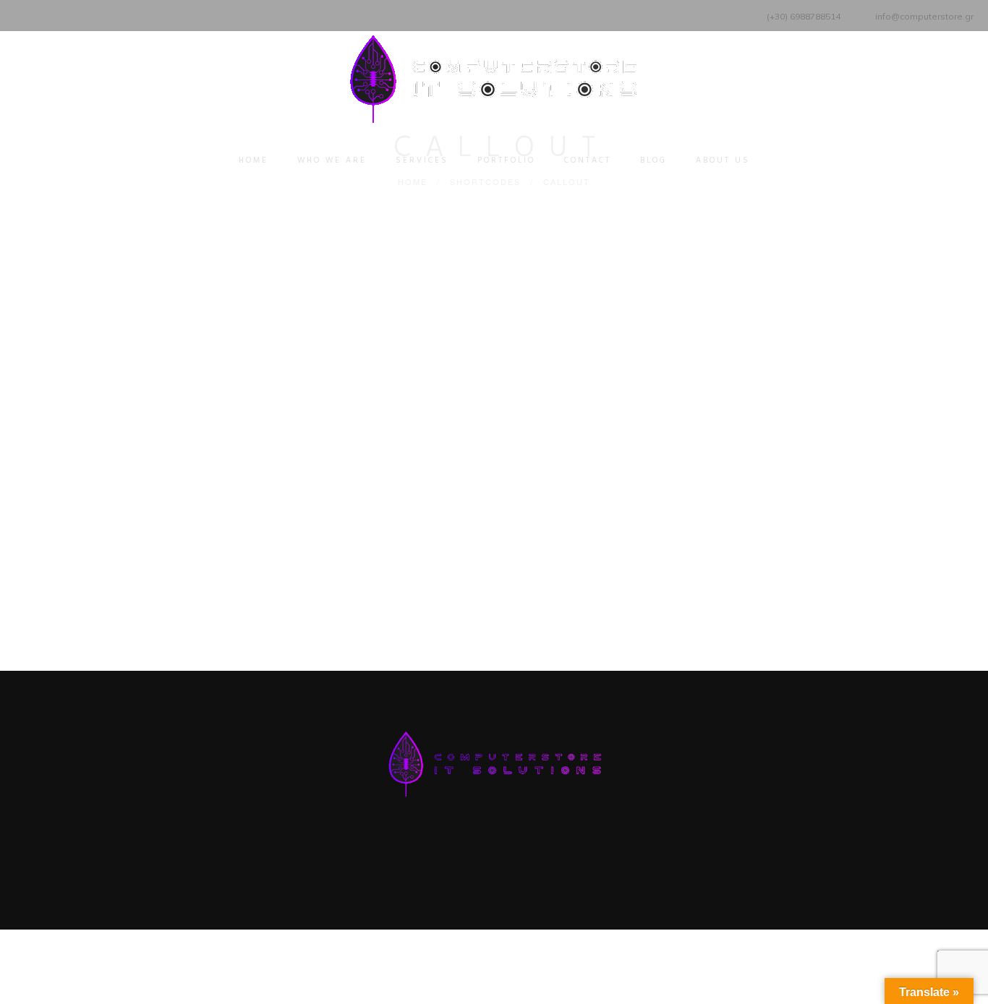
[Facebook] (23, 14)
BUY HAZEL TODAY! (487, 507)
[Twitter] (41, 14)
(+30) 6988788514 (803, 16)
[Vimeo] (59, 14)
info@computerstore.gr (924, 16)
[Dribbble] (95, 14)
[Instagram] (77, 14)
